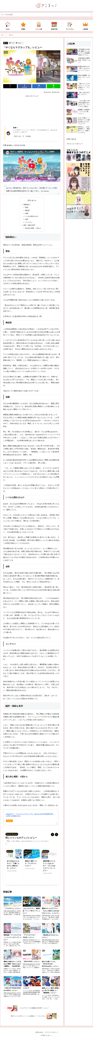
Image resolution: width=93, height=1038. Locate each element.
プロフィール (17, 136)
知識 (26, 213)
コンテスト (29, 222)
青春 (6, 43)
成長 (26, 219)
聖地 (26, 207)
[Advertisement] (31, 110)
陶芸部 (27, 210)
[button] (91, 15)
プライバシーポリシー (74, 144)
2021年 (13, 43)
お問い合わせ (71, 139)
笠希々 (15, 128)
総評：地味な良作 (29, 225)
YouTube (28, 136)
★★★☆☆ (20, 43)
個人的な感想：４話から (33, 228)
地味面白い (27, 204)
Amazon (9, 820)
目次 (29, 200)
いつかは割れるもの (31, 216)
